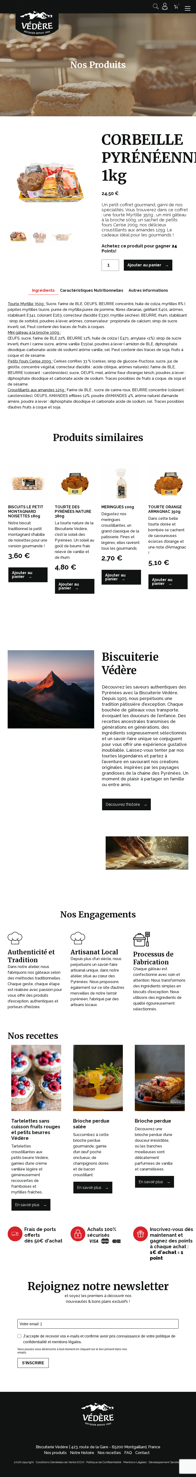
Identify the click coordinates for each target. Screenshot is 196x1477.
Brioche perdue (153, 1121)
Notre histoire (82, 1452)
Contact (142, 1452)
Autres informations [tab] (148, 290)
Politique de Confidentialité (103, 1462)
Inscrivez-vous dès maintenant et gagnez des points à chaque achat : (171, 1243)
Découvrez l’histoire (123, 804)
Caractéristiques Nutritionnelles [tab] (91, 290)
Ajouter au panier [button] (22, 575)
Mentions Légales (135, 1462)
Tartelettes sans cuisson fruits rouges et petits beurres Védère (35, 1129)
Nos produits (55, 1452)
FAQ (128, 1452)
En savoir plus (27, 1205)
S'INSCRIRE (33, 1363)
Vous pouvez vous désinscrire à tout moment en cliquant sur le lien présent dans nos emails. (72, 1351)
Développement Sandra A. (165, 1462)
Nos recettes (109, 1452)
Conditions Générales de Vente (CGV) (60, 1462)
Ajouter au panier (144, 265)
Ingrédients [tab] (43, 290)
